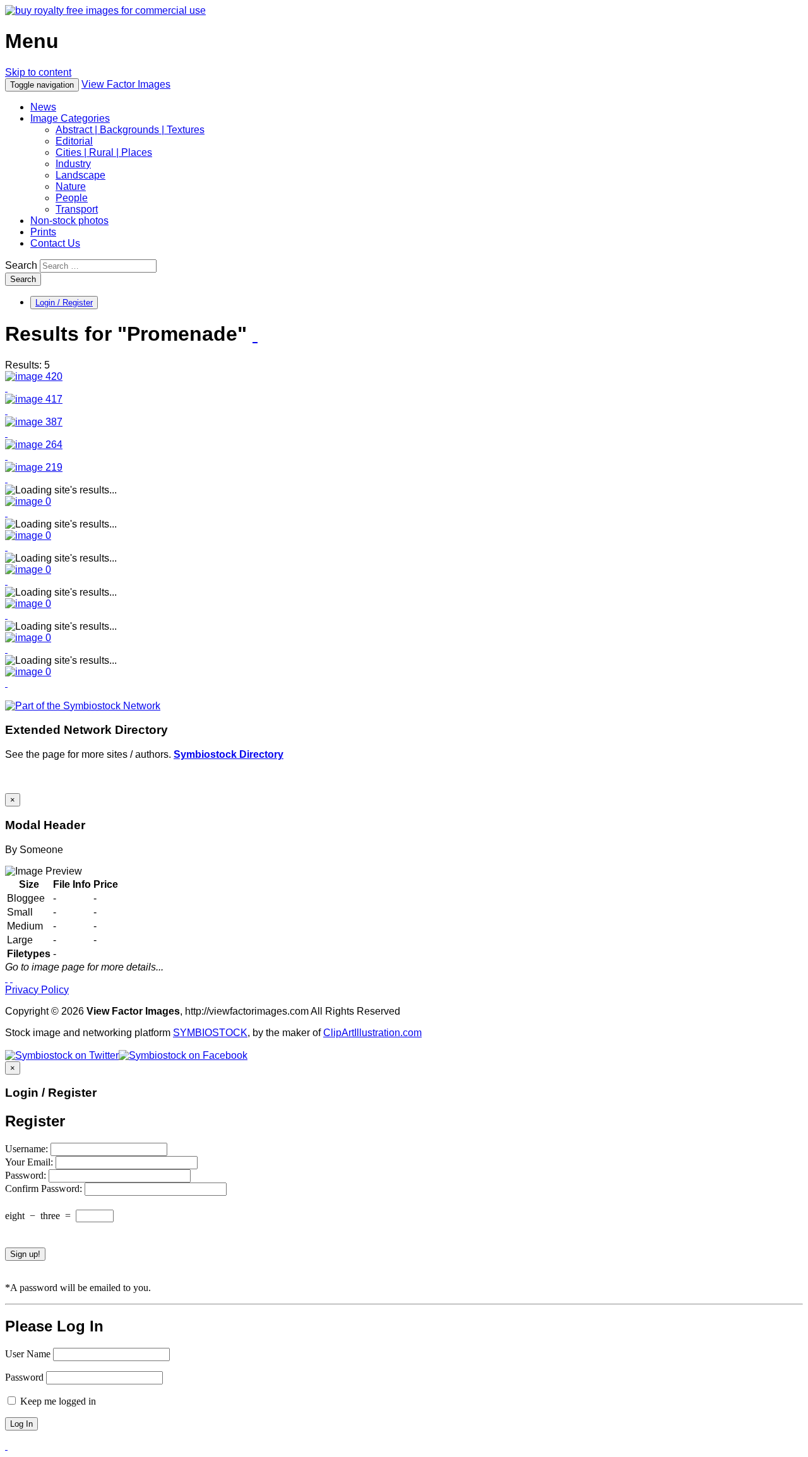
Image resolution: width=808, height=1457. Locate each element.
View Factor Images (125, 84)
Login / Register (64, 302)
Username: (27, 1148)
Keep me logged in (57, 1401)
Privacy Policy (37, 989)
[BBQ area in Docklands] (33, 376)
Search (21, 265)
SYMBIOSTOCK (210, 1032)
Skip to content (38, 72)
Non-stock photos (69, 220)
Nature (71, 186)
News (43, 107)
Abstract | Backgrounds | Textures (130, 129)
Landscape (80, 175)
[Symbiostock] (28, 501)
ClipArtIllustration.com (372, 1032)
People (72, 197)
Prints (43, 232)
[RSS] (255, 335)
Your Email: (30, 1162)
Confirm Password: (45, 1188)
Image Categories (70, 118)
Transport (77, 209)
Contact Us (55, 243)
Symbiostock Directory (228, 754)
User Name (27, 1353)
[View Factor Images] (105, 10)
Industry (73, 163)
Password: (27, 1175)
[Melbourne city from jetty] (33, 444)
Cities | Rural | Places (104, 152)
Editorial (74, 141)
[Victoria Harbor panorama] (33, 467)
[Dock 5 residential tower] (33, 399)
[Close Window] (11, 978)
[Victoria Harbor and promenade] (33, 421)
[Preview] (6, 387)
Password (24, 1377)
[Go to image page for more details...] (6, 978)
